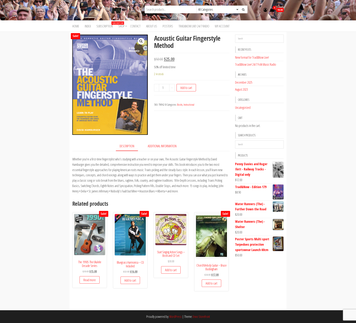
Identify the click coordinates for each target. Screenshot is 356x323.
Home (75, 26)
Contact (135, 26)
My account (222, 26)
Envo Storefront (201, 316)
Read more (89, 280)
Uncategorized (242, 107)
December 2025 (243, 82)
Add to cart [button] (130, 280)
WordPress (175, 316)
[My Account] (265, 9)
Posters (168, 26)
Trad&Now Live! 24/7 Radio (194, 26)
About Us (151, 26)
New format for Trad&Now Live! (252, 57)
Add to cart (186, 87)
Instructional (189, 104)
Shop (121, 26)
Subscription (106, 25)
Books (179, 104)
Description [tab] (127, 146)
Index (88, 26)
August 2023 (241, 89)
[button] (141, 41)
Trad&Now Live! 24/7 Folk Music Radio (255, 64)
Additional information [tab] (162, 146)
